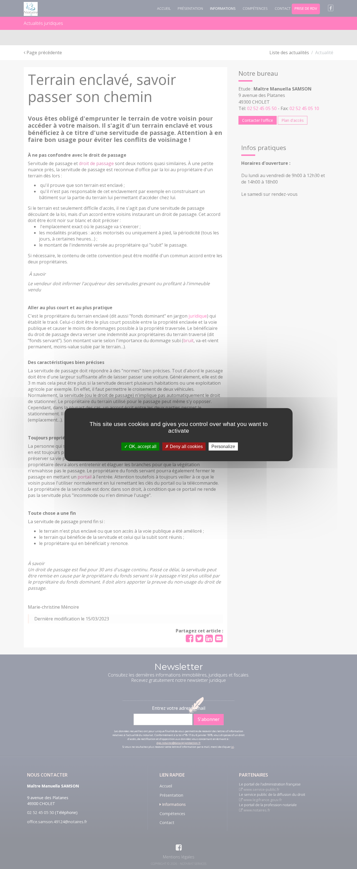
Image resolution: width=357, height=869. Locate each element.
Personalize (223, 446)
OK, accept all (142, 446)
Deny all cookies (186, 446)
